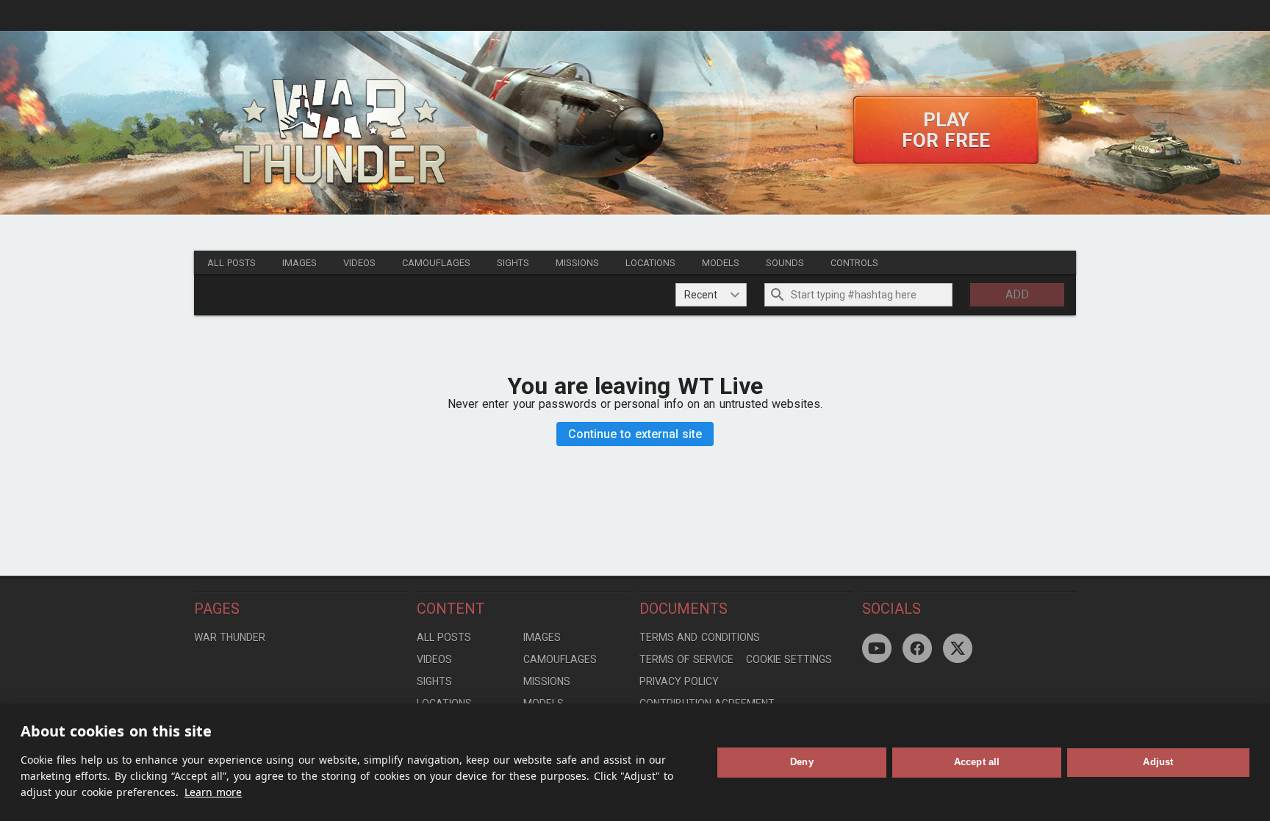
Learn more (213, 792)
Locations (650, 262)
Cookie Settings (789, 659)
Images (299, 262)
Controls (854, 262)
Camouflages (436, 262)
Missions (577, 262)
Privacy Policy (679, 681)
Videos (359, 262)
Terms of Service (686, 659)
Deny (802, 761)
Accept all (977, 761)
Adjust (1158, 761)
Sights (513, 262)
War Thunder (229, 637)
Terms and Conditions (699, 637)
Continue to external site (635, 434)
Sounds (785, 262)
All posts (231, 262)
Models (720, 262)
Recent (700, 295)
